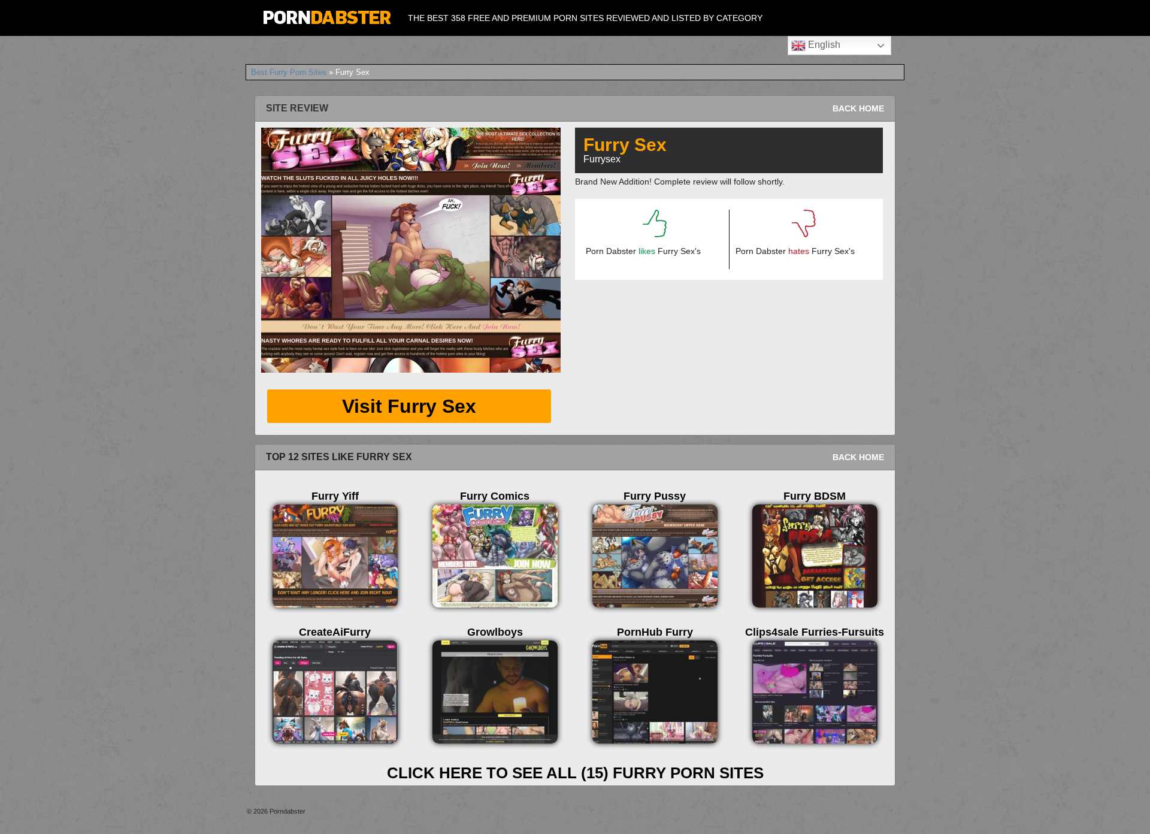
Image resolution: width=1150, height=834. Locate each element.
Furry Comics (494, 496)
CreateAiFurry (335, 632)
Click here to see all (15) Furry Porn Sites (575, 773)
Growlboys (495, 632)
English (823, 45)
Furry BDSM (814, 496)
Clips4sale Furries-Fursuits (814, 632)
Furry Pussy (655, 496)
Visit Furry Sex (409, 406)
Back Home (858, 108)
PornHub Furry (655, 632)
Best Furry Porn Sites (288, 72)
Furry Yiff (335, 496)
